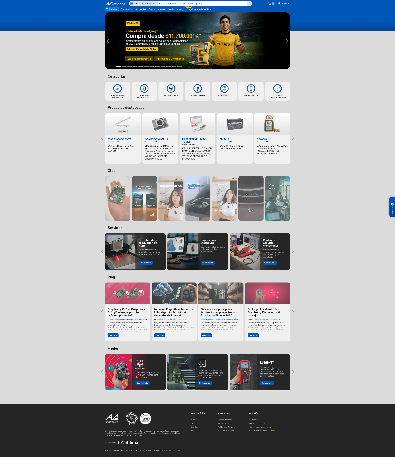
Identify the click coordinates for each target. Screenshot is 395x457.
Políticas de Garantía (226, 427)
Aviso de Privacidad (226, 431)
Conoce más (145, 262)
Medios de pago (176, 9)
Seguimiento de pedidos (199, 9)
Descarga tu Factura (257, 423)
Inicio (193, 419)
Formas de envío (157, 9)
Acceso (285, 3)
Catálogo (113, 9)
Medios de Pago (224, 423)
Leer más (113, 335)
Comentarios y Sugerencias (260, 427)
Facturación (126, 9)
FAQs (193, 423)
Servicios (194, 427)
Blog (192, 431)
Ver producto (134, 60)
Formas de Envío (225, 419)
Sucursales (140, 9)
